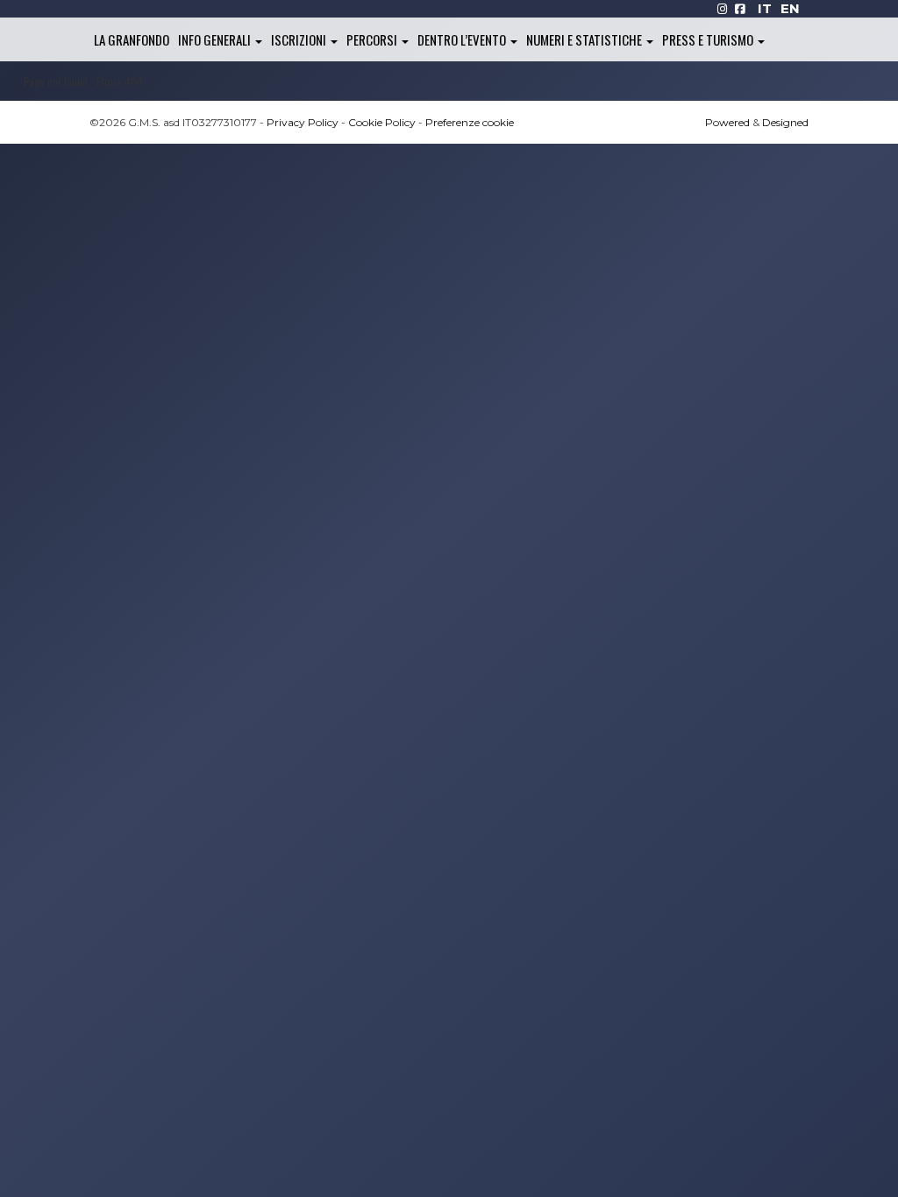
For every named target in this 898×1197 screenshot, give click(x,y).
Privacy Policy (303, 122)
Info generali (215, 39)
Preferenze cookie (469, 122)
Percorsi (373, 39)
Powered (727, 122)
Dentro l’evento (463, 39)
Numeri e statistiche (585, 39)
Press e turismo (709, 39)
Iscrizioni (300, 39)
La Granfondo (131, 39)
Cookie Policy (382, 122)
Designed (785, 122)
